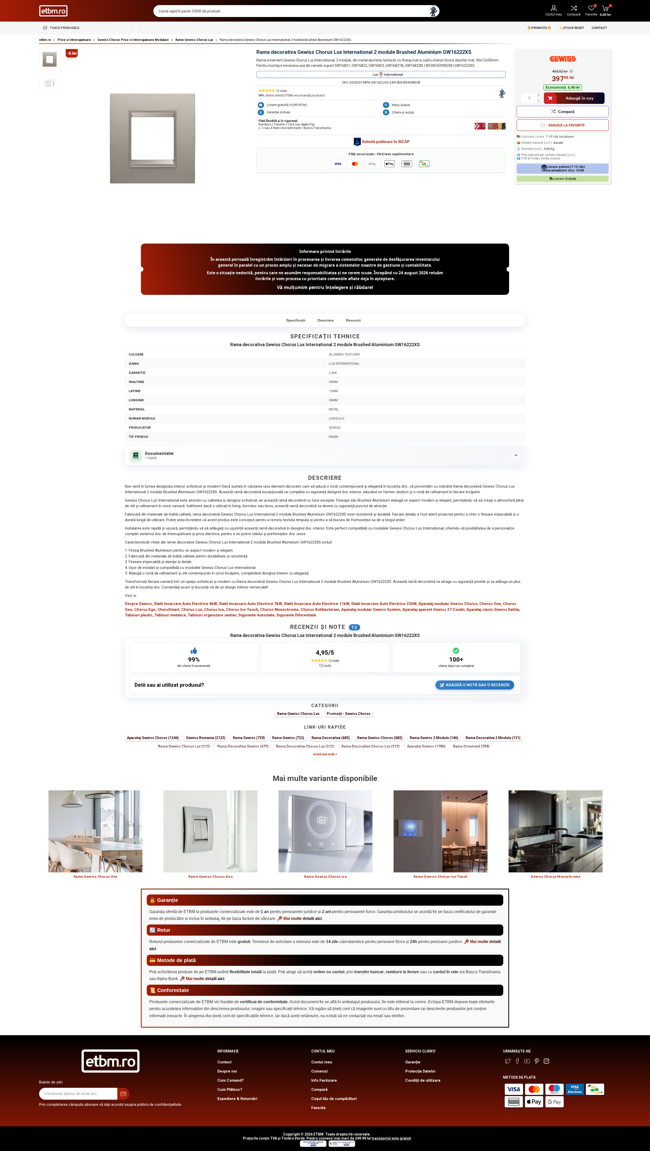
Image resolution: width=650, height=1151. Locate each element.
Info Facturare (324, 1080)
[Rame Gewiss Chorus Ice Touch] (441, 831)
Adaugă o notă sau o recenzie (478, 685)
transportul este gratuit (391, 1138)
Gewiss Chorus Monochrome (555, 876)
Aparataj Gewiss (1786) (426, 746)
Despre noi (227, 1071)
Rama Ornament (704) (471, 746)
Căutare (434, 11)
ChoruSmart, (168, 609)
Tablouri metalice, (171, 615)
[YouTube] (527, 1061)
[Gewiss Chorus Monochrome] (556, 831)
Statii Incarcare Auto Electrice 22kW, (384, 603)
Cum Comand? (230, 1080)
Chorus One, (490, 603)
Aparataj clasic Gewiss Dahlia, (493, 609)
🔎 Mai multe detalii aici (299, 918)
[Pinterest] (537, 1061)
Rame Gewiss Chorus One (96, 876)
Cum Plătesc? (229, 1089)
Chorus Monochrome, (280, 609)
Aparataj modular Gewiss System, (371, 609)
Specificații (295, 320)
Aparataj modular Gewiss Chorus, (448, 603)
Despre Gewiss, (139, 603)
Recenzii (353, 320)
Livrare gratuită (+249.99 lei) (287, 105)
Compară (573, 14)
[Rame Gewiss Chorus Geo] (211, 831)
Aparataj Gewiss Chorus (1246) (153, 738)
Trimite (123, 1094)
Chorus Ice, (214, 609)
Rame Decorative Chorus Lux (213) (371, 746)
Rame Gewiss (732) (288, 738)
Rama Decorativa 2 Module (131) (493, 738)
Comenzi (319, 1071)
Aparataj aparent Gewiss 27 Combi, (433, 609)
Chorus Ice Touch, (242, 609)
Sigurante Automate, (256, 615)
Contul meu (553, 14)
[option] (95, 837)
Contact (224, 1062)
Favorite (318, 1108)
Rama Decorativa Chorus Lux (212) (305, 746)
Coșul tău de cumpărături (334, 1098)
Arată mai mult (324, 754)
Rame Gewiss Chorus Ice (325, 876)
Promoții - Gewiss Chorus (348, 714)
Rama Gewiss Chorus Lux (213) (184, 746)
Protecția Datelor (420, 1071)
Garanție (412, 1062)
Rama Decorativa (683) (331, 738)
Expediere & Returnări (237, 1098)
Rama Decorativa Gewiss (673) (243, 746)
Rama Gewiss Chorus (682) (379, 738)
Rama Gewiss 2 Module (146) (434, 738)
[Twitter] (508, 1061)
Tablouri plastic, (139, 615)
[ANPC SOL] (313, 1146)
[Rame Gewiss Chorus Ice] (326, 831)
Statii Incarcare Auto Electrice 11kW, (317, 603)
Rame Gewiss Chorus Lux (298, 714)
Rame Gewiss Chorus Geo (210, 876)
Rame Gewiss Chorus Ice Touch (441, 876)
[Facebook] (517, 1061)
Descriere (326, 320)
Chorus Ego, (145, 609)
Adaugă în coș (580, 98)
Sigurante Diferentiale (296, 615)
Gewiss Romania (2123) (205, 738)
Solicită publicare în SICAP (386, 141)
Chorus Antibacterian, (320, 609)
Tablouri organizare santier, (212, 615)
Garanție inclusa (278, 112)
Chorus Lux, (192, 609)
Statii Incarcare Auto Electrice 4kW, (186, 603)
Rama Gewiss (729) (249, 738)
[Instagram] (546, 1061)
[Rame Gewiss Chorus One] (96, 831)
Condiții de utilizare (423, 1080)
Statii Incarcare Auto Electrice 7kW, (251, 603)
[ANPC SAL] (341, 1146)
